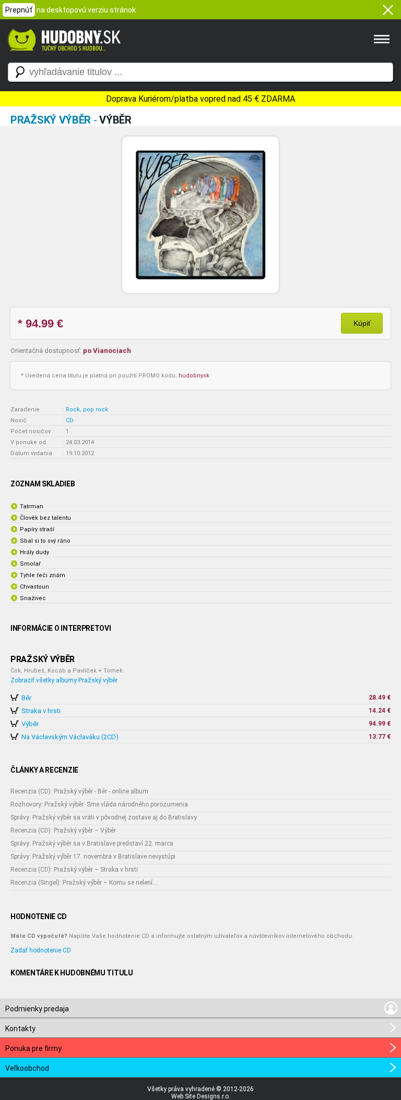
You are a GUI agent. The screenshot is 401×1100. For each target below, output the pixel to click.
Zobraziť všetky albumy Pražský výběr (63, 680)
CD (70, 420)
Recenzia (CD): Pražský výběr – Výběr (63, 830)
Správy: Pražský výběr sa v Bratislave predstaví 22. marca (91, 843)
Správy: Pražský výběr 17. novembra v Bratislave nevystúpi (92, 856)
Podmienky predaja (37, 1009)
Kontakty (20, 1028)
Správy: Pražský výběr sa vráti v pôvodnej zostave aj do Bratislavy (103, 817)
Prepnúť (18, 10)
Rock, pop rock (87, 409)
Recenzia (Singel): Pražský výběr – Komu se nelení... (83, 882)
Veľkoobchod (27, 1068)
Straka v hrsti (41, 711)
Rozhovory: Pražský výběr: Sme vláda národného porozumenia (99, 804)
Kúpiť (362, 323)
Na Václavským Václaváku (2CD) (70, 737)
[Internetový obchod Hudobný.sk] (63, 56)
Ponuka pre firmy (33, 1048)
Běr (26, 698)
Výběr (30, 724)
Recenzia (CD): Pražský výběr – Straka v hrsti (74, 869)
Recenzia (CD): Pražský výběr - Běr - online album (79, 791)
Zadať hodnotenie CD (40, 950)
